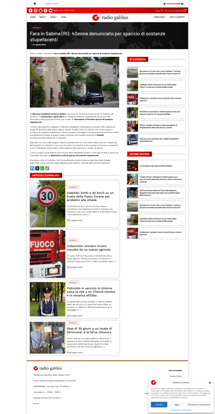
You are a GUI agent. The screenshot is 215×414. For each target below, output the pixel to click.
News (53, 17)
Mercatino (159, 17)
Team (63, 17)
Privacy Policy (186, 410)
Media (42, 17)
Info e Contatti (177, 17)
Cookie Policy (175, 410)
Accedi (36, 403)
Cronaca (36, 28)
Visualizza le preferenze (199, 405)
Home (32, 17)
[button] (210, 382)
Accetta (159, 405)
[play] (35, 3)
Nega (177, 405)
